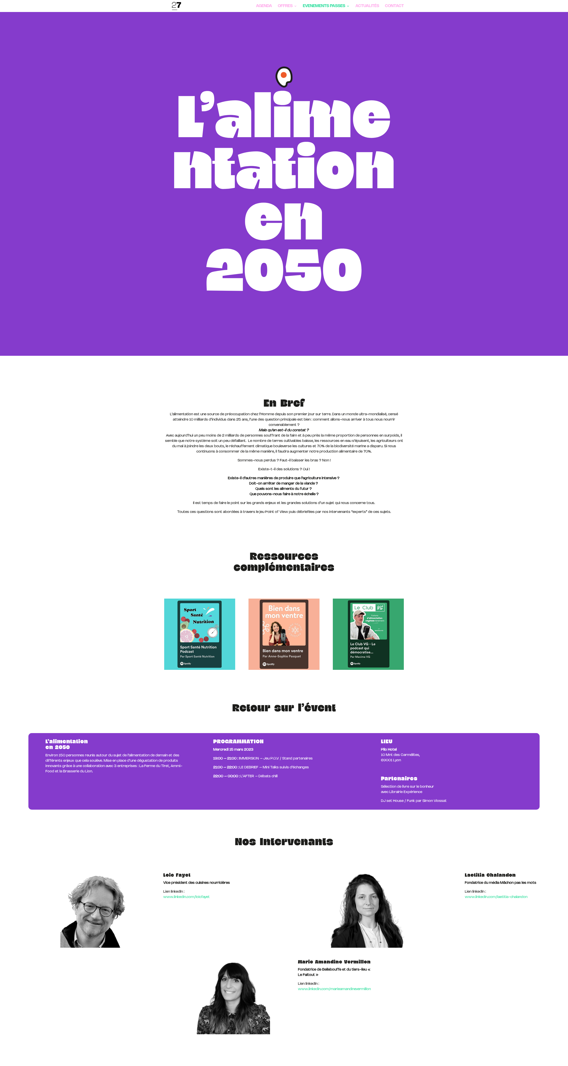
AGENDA (264, 6)
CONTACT (394, 6)
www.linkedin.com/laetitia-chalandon (496, 897)
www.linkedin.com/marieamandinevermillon (334, 989)
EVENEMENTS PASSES (324, 6)
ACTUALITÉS (367, 6)
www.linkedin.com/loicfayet (186, 897)
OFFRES (285, 6)
